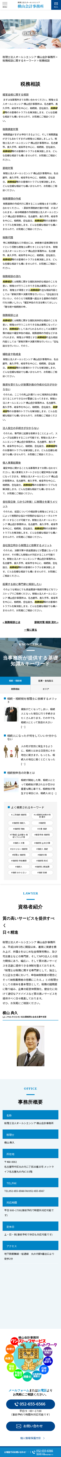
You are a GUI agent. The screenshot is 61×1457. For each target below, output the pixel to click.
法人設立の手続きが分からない (21, 428)
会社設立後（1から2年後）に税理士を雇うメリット (30, 504)
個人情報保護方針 (30, 1438)
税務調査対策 (10, 129)
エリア (46, 688)
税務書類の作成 (12, 198)
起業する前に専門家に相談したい (22, 584)
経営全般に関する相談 (16, 94)
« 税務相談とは (11, 622)
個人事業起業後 (12, 463)
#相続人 (18, 866)
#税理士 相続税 (19, 854)
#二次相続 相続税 (19, 814)
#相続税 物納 (19, 828)
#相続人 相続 (42, 848)
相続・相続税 (15, 680)
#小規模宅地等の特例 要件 (42, 815)
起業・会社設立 (45, 680)
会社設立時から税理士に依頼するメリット (27, 545)
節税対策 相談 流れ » (46, 622)
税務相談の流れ (12, 276)
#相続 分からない (19, 872)
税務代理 (8, 237)
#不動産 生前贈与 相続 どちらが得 (19, 835)
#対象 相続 (42, 828)
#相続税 (42, 822)
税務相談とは (10, 315)
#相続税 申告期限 (19, 860)
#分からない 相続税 (18, 848)
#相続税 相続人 (19, 822)
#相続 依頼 (42, 872)
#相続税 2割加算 (42, 866)
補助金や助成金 (12, 354)
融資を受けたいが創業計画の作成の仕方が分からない (30, 386)
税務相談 (15, 688)
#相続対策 (42, 854)
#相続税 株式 (42, 860)
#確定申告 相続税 (42, 834)
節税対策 (8, 168)
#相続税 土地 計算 (42, 842)
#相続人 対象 (19, 842)
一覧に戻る (30, 630)
